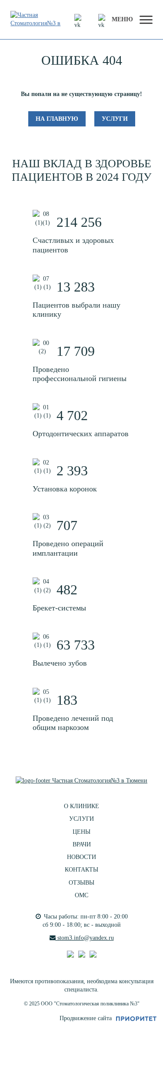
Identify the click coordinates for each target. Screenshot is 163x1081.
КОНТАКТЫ (81, 869)
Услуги (115, 119)
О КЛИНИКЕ (81, 806)
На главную (57, 119)
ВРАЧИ (82, 844)
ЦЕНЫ (81, 832)
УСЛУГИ (81, 819)
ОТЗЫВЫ (81, 882)
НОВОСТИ (81, 857)
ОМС (81, 895)
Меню (122, 19)
